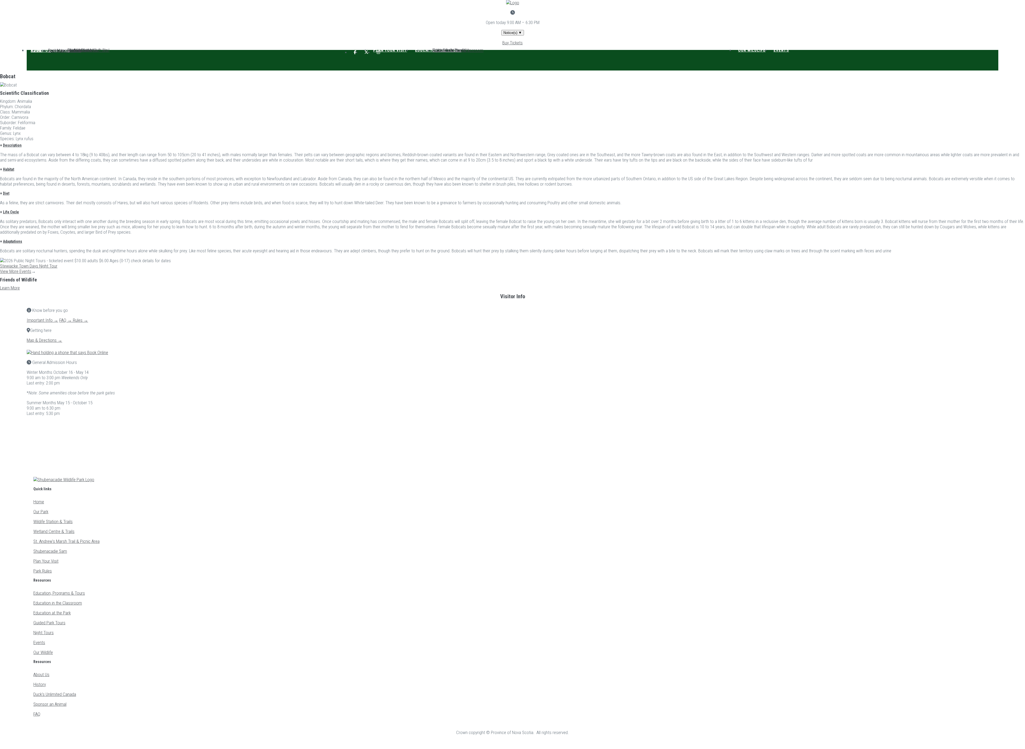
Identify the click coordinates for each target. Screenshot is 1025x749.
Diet (6, 193)
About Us (41, 50)
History (39, 684)
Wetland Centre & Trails (53, 531)
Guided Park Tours (49, 622)
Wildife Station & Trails (53, 521)
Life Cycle (11, 212)
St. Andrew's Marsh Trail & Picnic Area (66, 541)
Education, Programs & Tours (59, 593)
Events (781, 50)
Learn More (10, 288)
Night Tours (442, 50)
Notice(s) (512, 33)
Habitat (8, 169)
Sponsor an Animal (64, 50)
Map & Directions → (44, 340)
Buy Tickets (512, 42)
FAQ (36, 714)
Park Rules (42, 571)
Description (12, 145)
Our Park (40, 511)
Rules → (80, 320)
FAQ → (66, 320)
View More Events (15, 271)
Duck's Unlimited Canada (54, 694)
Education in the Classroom (57, 603)
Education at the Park (52, 612)
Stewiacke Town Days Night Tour (28, 266)
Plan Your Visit (390, 50)
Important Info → (42, 320)
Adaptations (12, 241)
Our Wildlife (752, 50)
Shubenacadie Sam (50, 551)
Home (38, 501)
